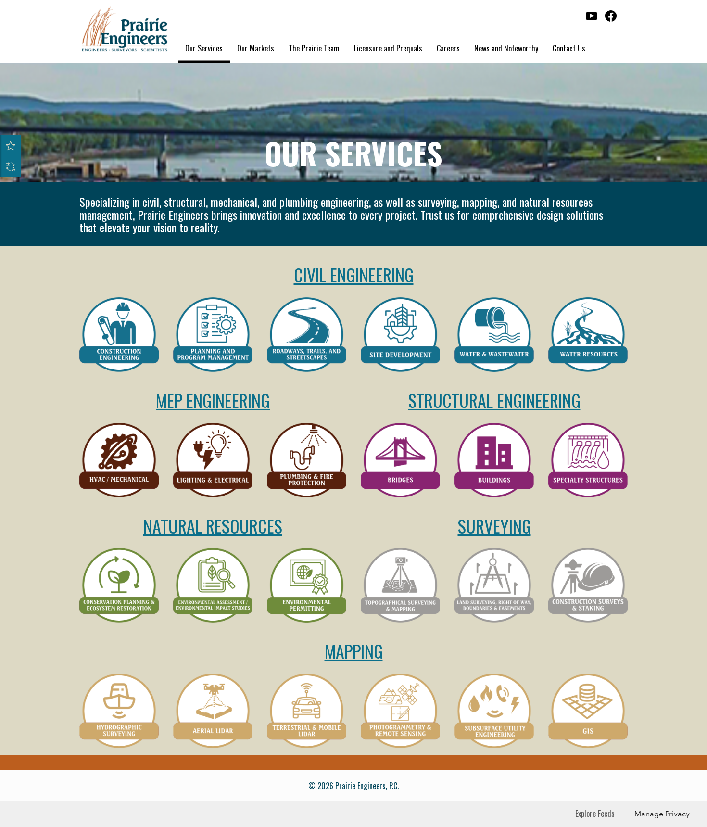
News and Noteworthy (506, 48)
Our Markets (255, 48)
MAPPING (354, 650)
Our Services (204, 48)
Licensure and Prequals (388, 48)
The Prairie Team (314, 48)
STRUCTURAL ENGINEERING (494, 400)
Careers (448, 48)
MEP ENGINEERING (213, 400)
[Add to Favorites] (10, 145)
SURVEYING (494, 525)
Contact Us (569, 48)
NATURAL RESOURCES (212, 525)
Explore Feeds (595, 813)
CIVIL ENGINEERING (354, 274)
